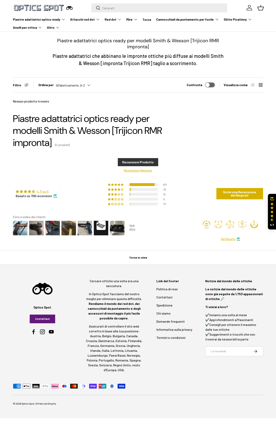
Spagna (135, 360)
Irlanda (95, 350)
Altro (51, 27)
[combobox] (159, 7)
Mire (129, 19)
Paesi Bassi (117, 355)
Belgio (106, 336)
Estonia (121, 341)
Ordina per (46, 85)
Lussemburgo (98, 355)
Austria (95, 336)
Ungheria (133, 346)
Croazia (91, 341)
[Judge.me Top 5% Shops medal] (254, 224)
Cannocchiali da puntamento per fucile (185, 19)
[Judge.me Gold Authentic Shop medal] (218, 224)
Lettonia (117, 350)
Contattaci (42, 318)
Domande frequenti (170, 321)
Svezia (93, 365)
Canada (131, 336)
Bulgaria (119, 336)
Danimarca (106, 341)
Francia (93, 346)
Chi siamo (163, 313)
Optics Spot (28, 403)
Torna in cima (138, 257)
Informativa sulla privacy (174, 329)
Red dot (110, 19)
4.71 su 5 (42, 191)
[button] (272, 212)
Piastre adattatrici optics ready (36, 19)
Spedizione (164, 305)
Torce (146, 19)
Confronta (194, 85)
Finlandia (134, 341)
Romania (121, 360)
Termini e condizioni (170, 337)
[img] (36, 191)
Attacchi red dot (82, 19)
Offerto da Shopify (45, 403)
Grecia (120, 346)
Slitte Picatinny (235, 19)
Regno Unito (122, 365)
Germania (107, 346)
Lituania (131, 350)
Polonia (92, 360)
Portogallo (106, 360)
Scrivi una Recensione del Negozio (239, 193)
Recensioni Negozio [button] (138, 170)
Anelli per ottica (25, 27)
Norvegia (133, 355)
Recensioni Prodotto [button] (138, 162)
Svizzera (105, 365)
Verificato (228, 239)
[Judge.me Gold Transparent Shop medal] (230, 224)
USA (121, 370)
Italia (105, 350)
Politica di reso (167, 289)
